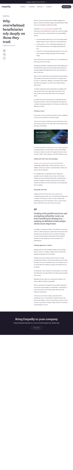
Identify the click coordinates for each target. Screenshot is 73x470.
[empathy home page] (6, 7)
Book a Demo (36, 327)
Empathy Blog (6, 15)
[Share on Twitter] (4, 54)
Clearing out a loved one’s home (43, 163)
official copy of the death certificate (57, 147)
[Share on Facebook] (4, 58)
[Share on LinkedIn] (4, 50)
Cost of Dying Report (46, 29)
